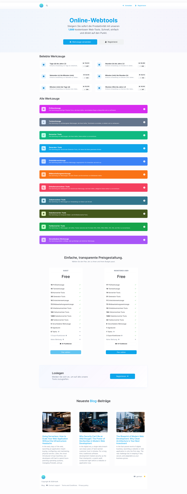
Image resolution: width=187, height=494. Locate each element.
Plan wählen (65, 352)
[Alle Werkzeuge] (47, 5)
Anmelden (128, 5)
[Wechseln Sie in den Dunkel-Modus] (145, 476)
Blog (43, 485)
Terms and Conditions (69, 485)
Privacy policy (83, 485)
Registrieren (141, 5)
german (139, 476)
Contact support (54, 485)
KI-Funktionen (67, 343)
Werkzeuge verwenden (81, 42)
